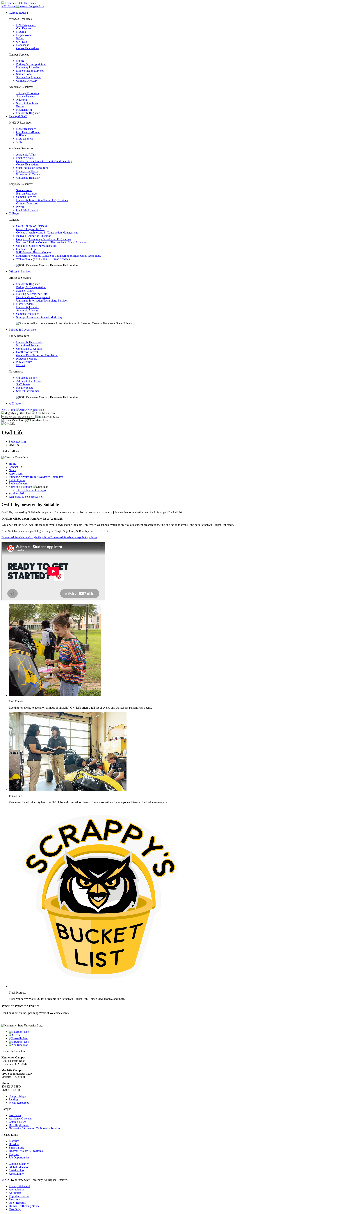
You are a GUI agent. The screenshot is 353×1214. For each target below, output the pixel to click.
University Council (27, 377)
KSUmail (21, 31)
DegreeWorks (24, 35)
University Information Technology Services (42, 200)
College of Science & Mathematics (36, 245)
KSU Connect (24, 138)
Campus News (17, 1121)
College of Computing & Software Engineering (43, 239)
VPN (19, 142)
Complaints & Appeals (29, 348)
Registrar (14, 1154)
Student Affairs (25, 290)
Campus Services (26, 196)
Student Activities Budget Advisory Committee (36, 476)
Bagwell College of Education (33, 235)
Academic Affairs (26, 154)
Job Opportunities (19, 1157)
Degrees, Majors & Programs (26, 1150)
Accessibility (16, 1173)
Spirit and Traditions (20, 486)
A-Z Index (15, 403)
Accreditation (16, 1189)
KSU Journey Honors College (33, 252)
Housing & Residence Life (31, 293)
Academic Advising (27, 310)
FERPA (20, 365)
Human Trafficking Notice (24, 1206)
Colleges (14, 213)
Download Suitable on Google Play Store (25, 537)
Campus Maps (17, 1096)
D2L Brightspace (26, 25)
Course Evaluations (27, 48)
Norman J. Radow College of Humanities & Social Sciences (51, 242)
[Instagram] (180, 1041)
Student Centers (18, 483)
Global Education (19, 1167)
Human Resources (27, 193)
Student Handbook (27, 103)
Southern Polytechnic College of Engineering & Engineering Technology (58, 255)
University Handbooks (29, 342)
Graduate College (26, 249)
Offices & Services (20, 271)
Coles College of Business (31, 225)
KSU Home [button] (8, 6)
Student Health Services (30, 70)
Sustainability (16, 1170)
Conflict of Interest (27, 352)
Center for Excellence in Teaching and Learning (44, 161)
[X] (180, 1035)
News (12, 470)
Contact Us (15, 466)
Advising (21, 99)
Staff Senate (23, 384)
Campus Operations (27, 313)
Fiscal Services (24, 303)
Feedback (14, 1199)
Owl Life (21, 41)
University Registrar (28, 113)
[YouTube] (180, 1045)
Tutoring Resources (27, 93)
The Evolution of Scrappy (31, 490)
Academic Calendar (20, 1118)
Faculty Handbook (27, 171)
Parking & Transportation (31, 64)
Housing (14, 1144)
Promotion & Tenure (28, 174)
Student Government (28, 391)
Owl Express (23, 28)
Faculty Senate (24, 387)
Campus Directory (27, 80)
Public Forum (24, 361)
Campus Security (19, 1163)
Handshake (22, 45)
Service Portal (24, 74)
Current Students (18, 12)
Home (12, 463)
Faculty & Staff (18, 116)
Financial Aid (24, 109)
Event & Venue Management (33, 297)
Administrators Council (29, 381)
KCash (20, 38)
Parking (13, 1099)
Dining (20, 60)
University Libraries (27, 67)
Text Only (15, 1209)
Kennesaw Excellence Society (26, 496)
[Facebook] (180, 1031)
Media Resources (19, 1102)
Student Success (25, 96)
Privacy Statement (19, 1186)
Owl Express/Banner (28, 132)
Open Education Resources (32, 167)
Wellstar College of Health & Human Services (43, 259)
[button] (28, 413)
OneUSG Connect (27, 210)
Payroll (20, 206)
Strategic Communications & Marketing (39, 317)
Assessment (15, 473)
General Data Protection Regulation (37, 355)
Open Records (17, 1202)
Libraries (14, 1140)
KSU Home (8, 409)
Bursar (20, 106)
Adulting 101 (16, 493)
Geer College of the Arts (30, 229)
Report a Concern (19, 1196)
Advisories (15, 1192)
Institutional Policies (28, 345)
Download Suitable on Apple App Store (73, 537)
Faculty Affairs (24, 157)
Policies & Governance (22, 329)
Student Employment (28, 77)
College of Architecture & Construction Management (47, 232)
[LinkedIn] (180, 1038)
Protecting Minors (26, 358)
